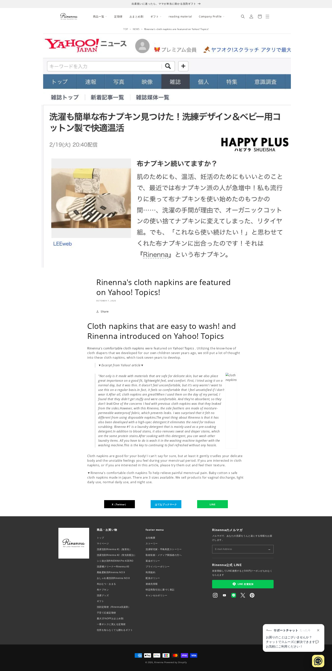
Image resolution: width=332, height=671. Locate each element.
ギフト (100, 601)
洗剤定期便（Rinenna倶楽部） (113, 607)
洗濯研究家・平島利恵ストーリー (164, 549)
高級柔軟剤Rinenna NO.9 (111, 572)
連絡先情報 (152, 584)
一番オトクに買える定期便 (111, 624)
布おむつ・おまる (106, 584)
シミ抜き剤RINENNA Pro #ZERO (115, 561)
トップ (100, 537)
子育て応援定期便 (106, 612)
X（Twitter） (119, 504)
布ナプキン (103, 589)
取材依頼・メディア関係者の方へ (164, 555)
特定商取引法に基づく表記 (160, 589)
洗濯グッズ (103, 595)
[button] (243, 16)
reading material (180, 16)
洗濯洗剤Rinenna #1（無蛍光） (114, 549)
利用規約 (150, 572)
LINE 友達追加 (245, 584)
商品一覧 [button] (98, 16)
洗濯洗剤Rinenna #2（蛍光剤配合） (116, 555)
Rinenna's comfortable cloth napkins (115, 348)
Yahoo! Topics (183, 348)
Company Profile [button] (210, 16)
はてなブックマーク (166, 504)
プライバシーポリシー (158, 566)
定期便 (118, 16)
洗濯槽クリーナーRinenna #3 (113, 566)
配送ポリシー (153, 578)
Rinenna (159, 662)
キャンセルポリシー (156, 595)
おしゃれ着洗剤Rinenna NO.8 (113, 578)
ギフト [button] (154, 16)
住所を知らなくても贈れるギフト (115, 630)
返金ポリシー (153, 561)
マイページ (103, 543)
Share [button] (105, 311)
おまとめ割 (136, 16)
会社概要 (150, 537)
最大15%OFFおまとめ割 (110, 618)
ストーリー (152, 543)
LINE (212, 504)
